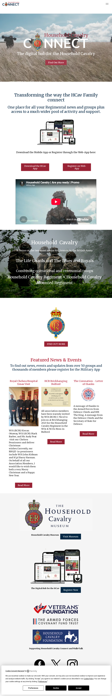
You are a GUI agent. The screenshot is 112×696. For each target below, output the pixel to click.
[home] (11, 4)
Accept (79, 688)
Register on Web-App (76, 167)
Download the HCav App (35, 167)
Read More (24, 485)
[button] (107, 4)
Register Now (70, 590)
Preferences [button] (42, 682)
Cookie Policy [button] (88, 679)
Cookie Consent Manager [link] (14, 671)
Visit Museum (70, 536)
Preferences (33, 688)
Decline (56, 688)
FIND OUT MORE (56, 344)
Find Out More (56, 62)
